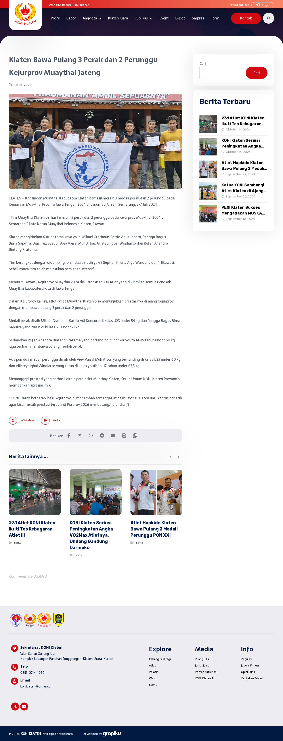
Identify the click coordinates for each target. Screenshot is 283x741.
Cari (202, 63)
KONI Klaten (28, 420)
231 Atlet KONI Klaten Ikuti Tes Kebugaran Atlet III (243, 124)
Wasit (153, 678)
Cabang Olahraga (160, 659)
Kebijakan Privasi (252, 678)
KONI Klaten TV (205, 678)
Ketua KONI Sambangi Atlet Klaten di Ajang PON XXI (243, 191)
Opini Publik (248, 672)
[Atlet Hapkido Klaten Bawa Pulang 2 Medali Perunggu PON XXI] (208, 169)
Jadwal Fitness (250, 665)
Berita (56, 420)
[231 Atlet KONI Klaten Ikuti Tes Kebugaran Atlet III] (208, 124)
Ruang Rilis (202, 659)
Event (153, 684)
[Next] (178, 457)
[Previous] (170, 457)
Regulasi (246, 659)
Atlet (152, 665)
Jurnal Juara (202, 665)
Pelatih (153, 672)
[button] (268, 18)
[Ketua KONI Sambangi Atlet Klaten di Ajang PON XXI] (208, 191)
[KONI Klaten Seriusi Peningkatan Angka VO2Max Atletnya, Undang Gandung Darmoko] (208, 146)
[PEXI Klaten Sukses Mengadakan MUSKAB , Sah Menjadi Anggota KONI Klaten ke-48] (208, 213)
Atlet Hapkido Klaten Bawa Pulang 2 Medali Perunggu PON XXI (243, 168)
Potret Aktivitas (205, 672)
